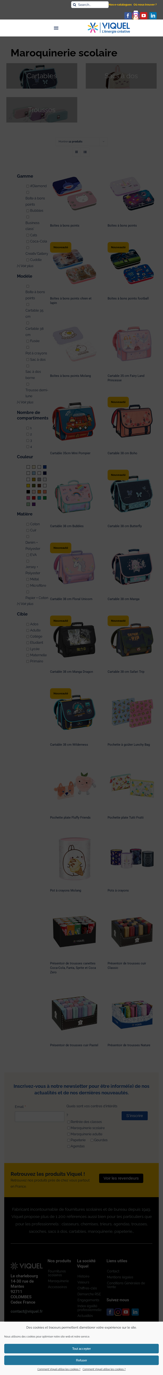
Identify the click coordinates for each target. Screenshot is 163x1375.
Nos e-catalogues (120, 4)
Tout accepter (81, 1348)
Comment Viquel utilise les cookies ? (58, 1369)
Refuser (81, 1360)
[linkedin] (153, 15)
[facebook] (128, 15)
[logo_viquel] (109, 24)
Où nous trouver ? (145, 4)
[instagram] (136, 16)
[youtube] (143, 15)
